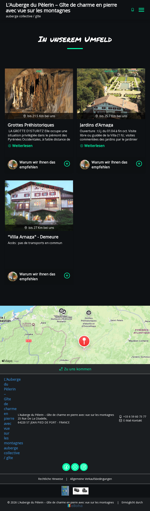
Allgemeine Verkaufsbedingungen (91, 479)
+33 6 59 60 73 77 (134, 416)
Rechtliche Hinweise (50, 479)
